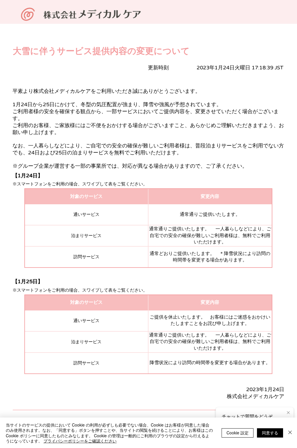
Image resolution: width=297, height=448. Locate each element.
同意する (270, 433)
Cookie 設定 (238, 433)
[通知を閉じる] (288, 413)
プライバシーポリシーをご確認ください (80, 441)
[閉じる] (290, 432)
